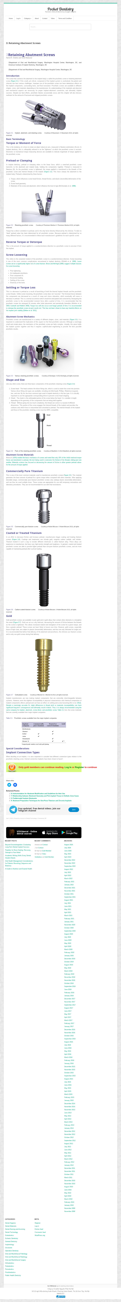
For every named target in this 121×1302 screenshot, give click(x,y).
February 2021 (69, 918)
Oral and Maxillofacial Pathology (16, 1254)
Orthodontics (9, 1263)
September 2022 (70, 866)
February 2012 (69, 1162)
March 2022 (68, 878)
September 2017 (70, 1005)
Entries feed (39, 1229)
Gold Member (46, 851)
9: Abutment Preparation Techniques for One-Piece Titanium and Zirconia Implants (41, 801)
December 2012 (69, 1131)
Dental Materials (10, 1226)
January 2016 (68, 1063)
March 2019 (68, 971)
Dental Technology (31, 818)
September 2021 (70, 897)
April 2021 (67, 912)
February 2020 (69, 952)
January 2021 (68, 922)
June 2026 (67, 851)
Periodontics (9, 1269)
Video (53, 18)
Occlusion (8, 1248)
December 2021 (69, 888)
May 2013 (67, 1116)
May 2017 (67, 1014)
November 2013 (69, 1110)
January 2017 (68, 1026)
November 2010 (69, 1184)
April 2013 (67, 1119)
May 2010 (67, 1193)
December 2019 (69, 959)
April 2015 (67, 1091)
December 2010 (69, 1180)
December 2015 (69, 1066)
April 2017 (67, 1017)
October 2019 (68, 962)
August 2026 (68, 845)
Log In (68, 767)
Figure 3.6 (16, 539)
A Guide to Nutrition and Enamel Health (18, 869)
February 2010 (69, 1202)
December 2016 (69, 1029)
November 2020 (69, 925)
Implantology (9, 1244)
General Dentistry (11, 1241)
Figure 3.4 (70, 384)
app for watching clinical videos (60, 1286)
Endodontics (9, 1235)
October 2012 (68, 1137)
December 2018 (69, 977)
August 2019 (68, 965)
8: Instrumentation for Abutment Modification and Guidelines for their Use (38, 793)
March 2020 (68, 949)
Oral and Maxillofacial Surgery (15, 1260)
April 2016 (67, 1054)
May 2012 (67, 1153)
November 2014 (69, 1106)
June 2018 (67, 989)
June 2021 (67, 906)
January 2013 (68, 1128)
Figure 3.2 (48, 172)
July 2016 (67, 1045)
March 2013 (68, 1122)
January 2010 (68, 1205)
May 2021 (67, 909)
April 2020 (67, 946)
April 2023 (67, 857)
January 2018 (68, 996)
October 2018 (68, 983)
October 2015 (68, 1073)
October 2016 (68, 1036)
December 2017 (69, 999)
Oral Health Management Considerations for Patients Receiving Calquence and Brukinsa (19, 863)
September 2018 (70, 986)
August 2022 (68, 869)
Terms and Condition (65, 18)
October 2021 (68, 894)
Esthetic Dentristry (11, 1238)
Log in (18, 18)
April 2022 (67, 875)
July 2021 (67, 903)
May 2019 (67, 968)
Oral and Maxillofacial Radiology (16, 1257)
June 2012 (67, 1150)
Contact (44, 18)
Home (11, 18)
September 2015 (70, 1076)
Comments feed (40, 1232)
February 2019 (69, 974)
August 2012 (68, 1143)
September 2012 (70, 1140)
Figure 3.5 (67, 475)
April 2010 (67, 1196)
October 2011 (68, 1174)
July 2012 (67, 1147)
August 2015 (68, 1079)
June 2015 (67, 1085)
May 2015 (67, 1088)
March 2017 (68, 1020)
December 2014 (69, 1103)
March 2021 (68, 915)
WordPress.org (40, 1235)
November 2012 (69, 1134)
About (37, 18)
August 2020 (68, 934)
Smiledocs (38, 857)
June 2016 (67, 1048)
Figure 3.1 (14, 81)
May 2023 (67, 854)
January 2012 (68, 1165)
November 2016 (69, 1033)
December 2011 (69, 1168)
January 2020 (68, 955)
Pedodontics (9, 1266)
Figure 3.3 (73, 319)
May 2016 (67, 1051)
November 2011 (69, 1171)
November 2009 (69, 1208)
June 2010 (67, 1190)
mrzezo (22, 818)
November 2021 (69, 891)
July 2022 (67, 872)
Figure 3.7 (17, 622)
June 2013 (67, 1113)
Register (79, 767)
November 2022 (69, 863)
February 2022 (69, 882)
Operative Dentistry (11, 1251)
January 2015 (68, 1100)
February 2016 (69, 1060)
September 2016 (70, 1039)
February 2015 (69, 1097)
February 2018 (69, 992)
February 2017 (69, 1023)
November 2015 (69, 1069)
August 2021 (68, 900)
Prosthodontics (10, 1272)
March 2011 (68, 1177)
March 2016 (68, 1057)
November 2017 (69, 1002)
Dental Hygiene (10, 1223)
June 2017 (67, 1011)
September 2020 (70, 931)
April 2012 (67, 1156)
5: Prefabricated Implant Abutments (24, 798)
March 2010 (68, 1199)
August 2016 (68, 1042)
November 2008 (69, 1211)
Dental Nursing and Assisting (15, 1229)
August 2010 (68, 1187)
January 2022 (68, 885)
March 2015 (68, 1094)
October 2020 (68, 928)
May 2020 (67, 943)
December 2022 (69, 860)
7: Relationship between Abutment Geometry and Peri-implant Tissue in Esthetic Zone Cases (45, 796)
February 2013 (69, 1125)
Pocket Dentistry (60, 8)
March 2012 (68, 1159)
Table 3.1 (61, 710)
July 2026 (67, 848)
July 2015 (67, 1082)
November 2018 (69, 980)
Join (74, 810)
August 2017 (68, 1008)
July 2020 (67, 937)
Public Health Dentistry (13, 1275)
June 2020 (67, 940)
